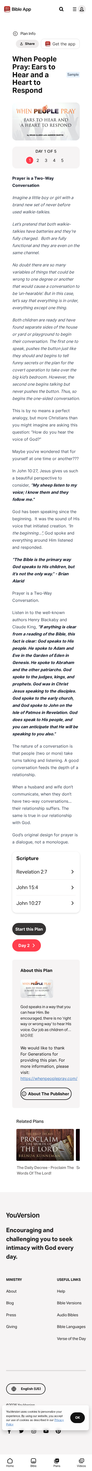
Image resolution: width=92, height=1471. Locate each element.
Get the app (63, 43)
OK (77, 1417)
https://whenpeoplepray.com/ (48, 1078)
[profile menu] (78, 9)
